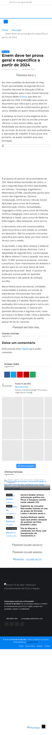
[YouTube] (17, 624)
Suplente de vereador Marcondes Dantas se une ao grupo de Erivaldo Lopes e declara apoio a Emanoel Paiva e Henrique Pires (27, 511)
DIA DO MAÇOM (11, 528)
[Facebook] (6, 624)
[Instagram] (12, 624)
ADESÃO (9, 506)
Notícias (40, 646)
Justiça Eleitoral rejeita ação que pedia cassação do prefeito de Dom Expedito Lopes (34, 521)
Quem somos (30, 646)
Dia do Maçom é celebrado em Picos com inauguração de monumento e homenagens (26, 533)
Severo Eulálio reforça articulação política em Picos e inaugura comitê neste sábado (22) (33, 498)
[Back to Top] (43, 726)
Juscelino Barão (32, 642)
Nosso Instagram (27, 466)
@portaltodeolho (21, 387)
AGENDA (9, 495)
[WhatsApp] (22, 624)
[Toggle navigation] (6, 21)
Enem (23, 96)
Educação (16, 30)
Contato (47, 646)
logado (25, 348)
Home (5, 30)
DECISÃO (9, 517)
